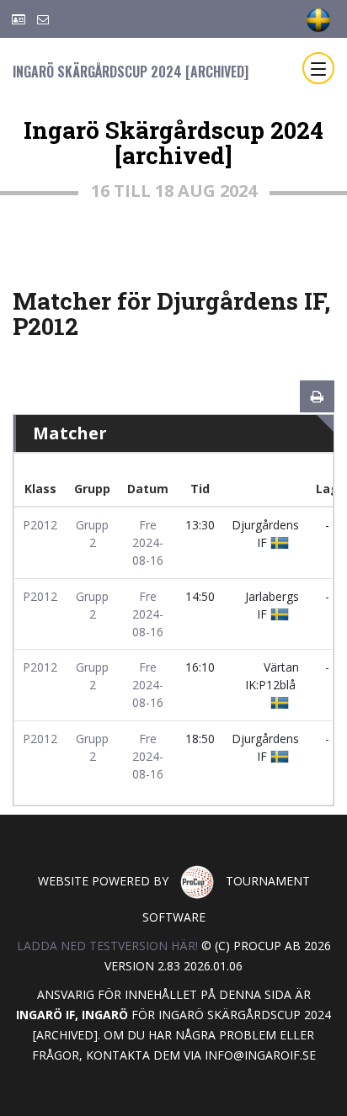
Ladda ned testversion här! (107, 946)
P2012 (40, 525)
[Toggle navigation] (318, 68)
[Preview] (317, 396)
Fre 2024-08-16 (147, 542)
